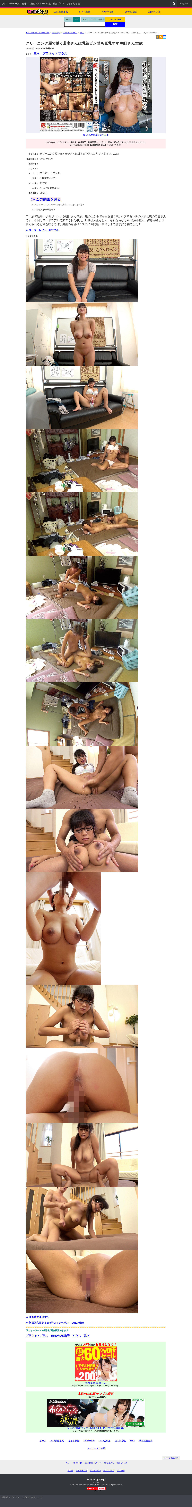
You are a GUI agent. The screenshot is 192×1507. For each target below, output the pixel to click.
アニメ (93, 19)
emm (68, 19)
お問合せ (121, 1471)
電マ (37, 53)
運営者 (70, 1471)
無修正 (101, 19)
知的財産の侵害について (32, 1497)
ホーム (42, 1440)
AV (76, 19)
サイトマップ (108, 1471)
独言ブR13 (58, 3)
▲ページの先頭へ (171, 1458)
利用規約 (4, 1497)
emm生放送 (131, 11)
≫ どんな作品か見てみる (96, 135)
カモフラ (183, 3)
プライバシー (16, 1497)
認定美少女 (154, 11)
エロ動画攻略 (61, 11)
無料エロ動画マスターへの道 (36, 3)
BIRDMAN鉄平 (60, 1335)
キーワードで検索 (96, 1448)
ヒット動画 (84, 11)
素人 (84, 19)
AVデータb (107, 11)
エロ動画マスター (93, 1463)
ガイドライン (81, 1471)
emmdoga (77, 1463)
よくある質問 (95, 1471)
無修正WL (109, 1463)
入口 (4, 3)
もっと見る (71, 3)
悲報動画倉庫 (146, 1440)
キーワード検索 (115, 19)
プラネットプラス (55, 53)
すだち (77, 1335)
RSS (132, 1440)
